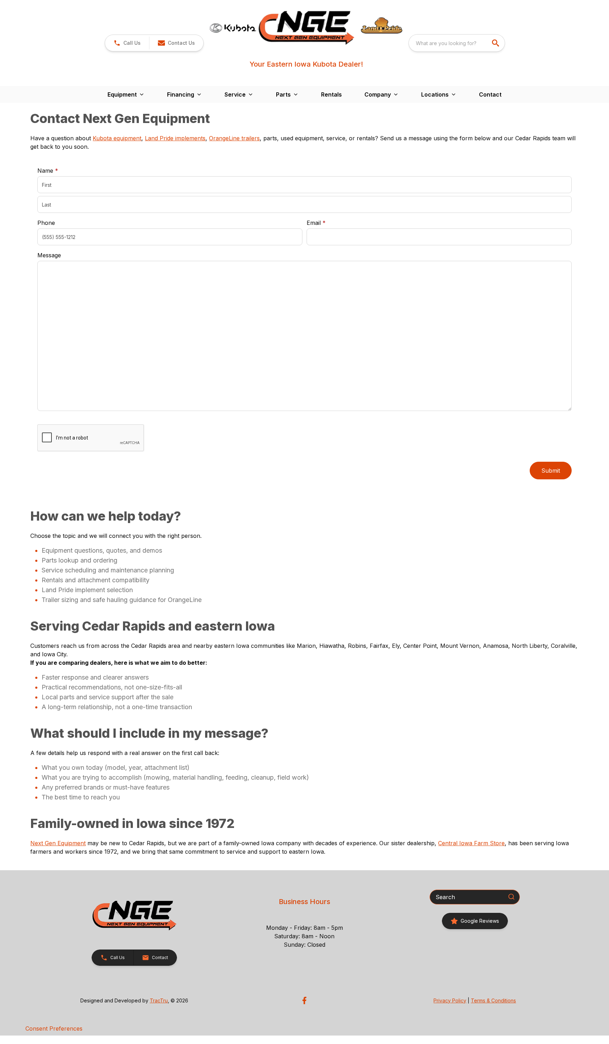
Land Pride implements (175, 138)
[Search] (511, 896)
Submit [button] (550, 470)
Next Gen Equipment (58, 843)
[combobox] (457, 43)
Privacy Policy (449, 1000)
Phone (46, 222)
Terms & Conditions (493, 1000)
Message (49, 255)
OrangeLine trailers (234, 138)
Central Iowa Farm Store (471, 843)
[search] (496, 43)
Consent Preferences (53, 1028)
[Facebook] (304, 1000)
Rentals (331, 94)
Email (327, 222)
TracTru (159, 1000)
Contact (490, 94)
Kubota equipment (117, 138)
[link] (475, 921)
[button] (127, 43)
